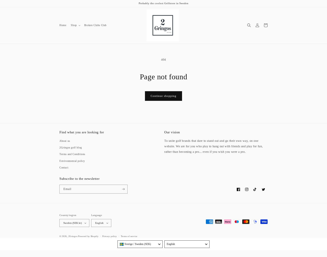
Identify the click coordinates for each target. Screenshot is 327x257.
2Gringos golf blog (70, 147)
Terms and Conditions (72, 154)
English (99, 222)
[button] (75, 25)
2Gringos (73, 236)
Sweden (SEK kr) (72, 222)
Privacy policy (109, 236)
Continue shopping (163, 95)
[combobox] (140, 244)
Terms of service (129, 236)
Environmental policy (72, 161)
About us (64, 141)
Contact (63, 167)
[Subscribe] (123, 189)
